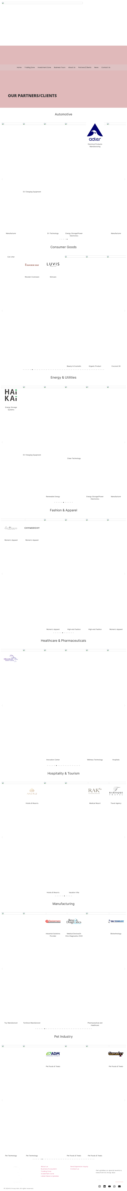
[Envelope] (119, 1186)
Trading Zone (30, 67)
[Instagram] (99, 1186)
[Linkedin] (104, 1186)
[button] (2, 179)
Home (19, 67)
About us (71, 67)
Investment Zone (44, 67)
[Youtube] (109, 1186)
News (96, 67)
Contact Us (105, 67)
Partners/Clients (84, 67)
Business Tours (59, 67)
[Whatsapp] (114, 1186)
